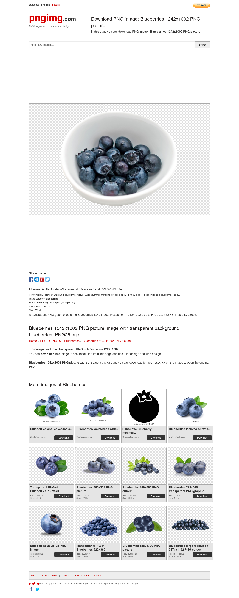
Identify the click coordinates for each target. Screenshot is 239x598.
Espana (56, 4)
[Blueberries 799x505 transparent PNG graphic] (190, 466)
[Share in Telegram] (36, 279)
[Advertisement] (119, 77)
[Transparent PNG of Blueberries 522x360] (98, 524)
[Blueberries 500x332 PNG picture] (98, 466)
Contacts (97, 575)
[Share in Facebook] (31, 279)
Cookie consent (81, 575)
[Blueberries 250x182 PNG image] (51, 524)
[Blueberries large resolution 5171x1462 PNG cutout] (190, 524)
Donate (65, 575)
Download (63, 437)
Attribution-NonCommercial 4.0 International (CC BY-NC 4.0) (82, 289)
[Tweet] (47, 279)
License (45, 575)
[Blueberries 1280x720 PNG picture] (144, 524)
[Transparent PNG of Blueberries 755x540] (51, 465)
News (55, 575)
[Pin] (42, 279)
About (34, 575)
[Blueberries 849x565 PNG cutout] (144, 465)
